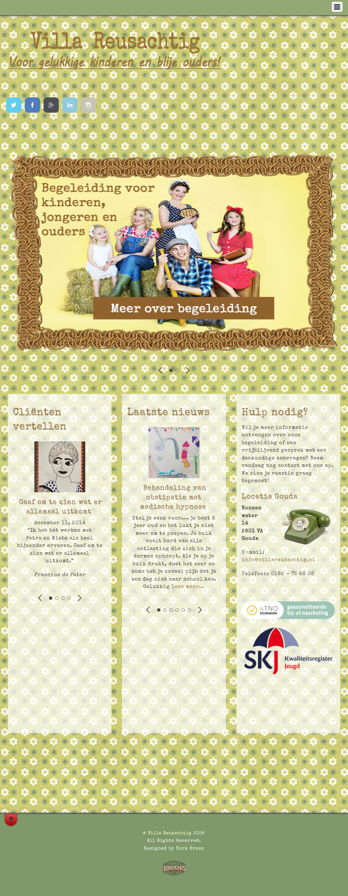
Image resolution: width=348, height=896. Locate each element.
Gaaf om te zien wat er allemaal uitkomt (60, 507)
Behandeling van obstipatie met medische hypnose (173, 498)
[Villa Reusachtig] (114, 84)
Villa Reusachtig (170, 833)
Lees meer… (187, 586)
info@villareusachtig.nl (278, 560)
